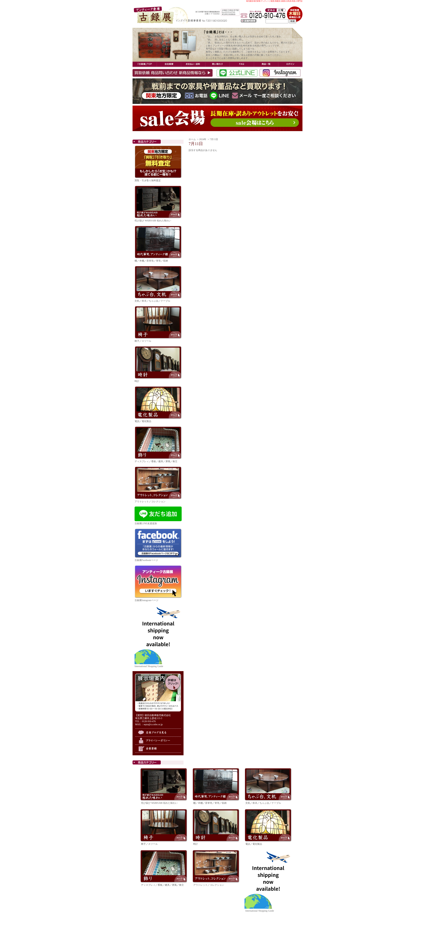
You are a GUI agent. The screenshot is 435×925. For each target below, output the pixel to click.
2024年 (202, 139)
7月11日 (214, 139)
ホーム (192, 139)
